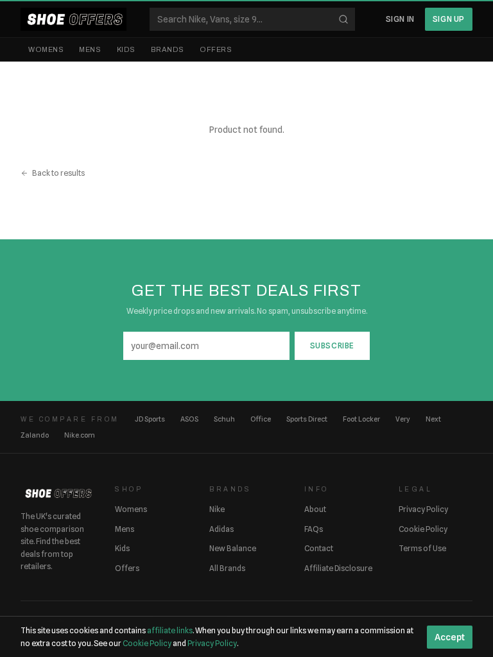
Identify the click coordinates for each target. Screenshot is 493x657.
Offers (216, 49)
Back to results (58, 173)
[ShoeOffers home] (73, 19)
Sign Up (449, 19)
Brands (167, 49)
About (315, 509)
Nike (217, 509)
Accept (450, 637)
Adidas (221, 529)
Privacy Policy (423, 509)
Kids (126, 49)
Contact (318, 548)
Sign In (400, 19)
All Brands (227, 568)
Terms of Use (422, 548)
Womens (46, 49)
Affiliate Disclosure (338, 568)
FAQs (313, 529)
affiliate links (170, 630)
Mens (90, 49)
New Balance (232, 548)
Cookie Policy (423, 529)
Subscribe (332, 345)
